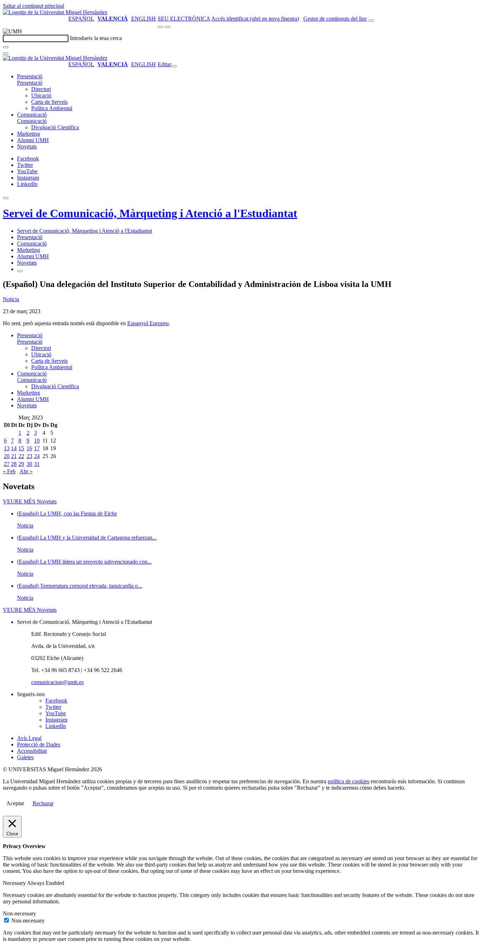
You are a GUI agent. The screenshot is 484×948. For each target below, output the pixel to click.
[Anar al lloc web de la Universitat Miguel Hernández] (55, 12)
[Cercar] (6, 47)
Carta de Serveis (49, 102)
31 (37, 464)
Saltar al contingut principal (33, 6)
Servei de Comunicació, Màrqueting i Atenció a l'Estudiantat (150, 213)
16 (29, 448)
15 (21, 448)
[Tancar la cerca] (6, 53)
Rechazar (43, 803)
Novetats (27, 146)
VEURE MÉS (30, 501)
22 (21, 456)
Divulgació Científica (55, 127)
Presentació (30, 76)
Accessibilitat (32, 751)
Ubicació (41, 95)
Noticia (11, 299)
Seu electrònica (184, 19)
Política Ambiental (51, 108)
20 (7, 456)
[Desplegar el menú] (167, 27)
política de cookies (348, 781)
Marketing (28, 134)
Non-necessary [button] (19, 913)
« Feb (9, 471)
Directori (41, 89)
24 (37, 456)
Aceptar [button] (15, 803)
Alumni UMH (33, 140)
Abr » (26, 471)
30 (29, 464)
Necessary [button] (15, 883)
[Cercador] (371, 20)
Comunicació (32, 115)
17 (37, 448)
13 (7, 448)
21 (14, 456)
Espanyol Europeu (148, 323)
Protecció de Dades (38, 744)
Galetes (25, 757)
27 (7, 464)
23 (29, 456)
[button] (30, 83)
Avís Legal (29, 738)
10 (37, 441)
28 (14, 464)
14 (14, 448)
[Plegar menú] (174, 66)
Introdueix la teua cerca (96, 38)
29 (21, 464)
